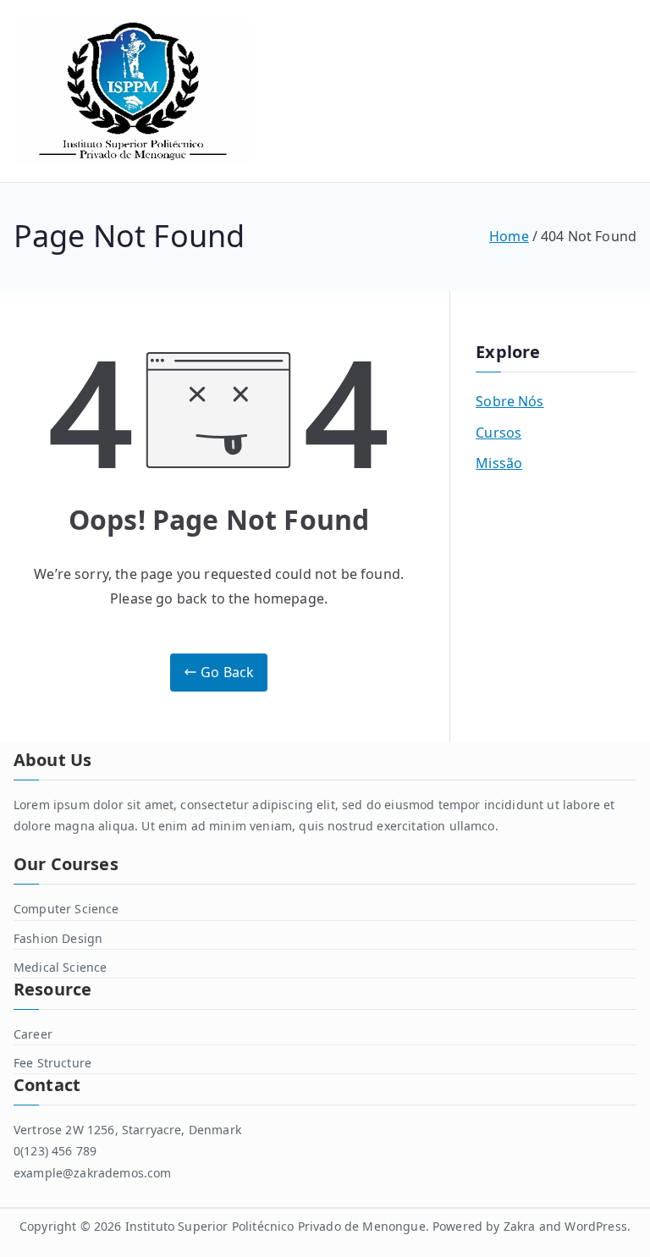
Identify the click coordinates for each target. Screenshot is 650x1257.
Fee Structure (52, 1063)
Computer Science (66, 909)
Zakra (520, 1226)
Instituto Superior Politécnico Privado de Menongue (275, 1226)
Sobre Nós (509, 401)
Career (33, 1034)
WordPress (595, 1226)
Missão (499, 463)
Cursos (498, 432)
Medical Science (60, 967)
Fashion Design (58, 938)
